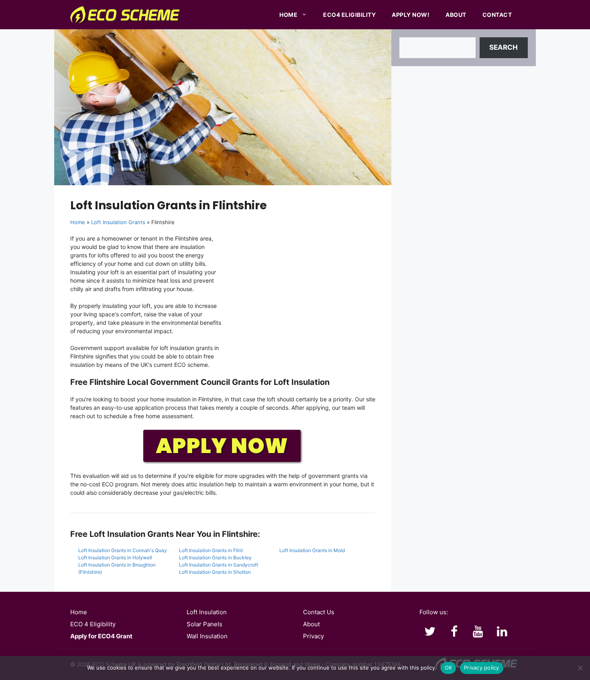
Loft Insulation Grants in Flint (211, 550)
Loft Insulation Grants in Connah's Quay (122, 550)
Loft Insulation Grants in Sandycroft (218, 565)
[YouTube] (478, 632)
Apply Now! (410, 14)
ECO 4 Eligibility (93, 624)
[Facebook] (454, 632)
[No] (580, 668)
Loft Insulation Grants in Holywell (115, 558)
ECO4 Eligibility (349, 14)
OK (448, 667)
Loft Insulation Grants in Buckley (215, 558)
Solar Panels (204, 624)
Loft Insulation (207, 612)
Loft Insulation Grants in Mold (312, 550)
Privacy (313, 636)
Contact (497, 14)
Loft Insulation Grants (118, 222)
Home (288, 14)
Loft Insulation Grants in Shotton (215, 572)
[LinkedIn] (502, 632)
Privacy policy (481, 667)
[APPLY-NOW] (222, 462)
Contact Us (318, 612)
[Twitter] (429, 632)
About (456, 14)
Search (503, 47)
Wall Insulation (207, 636)
